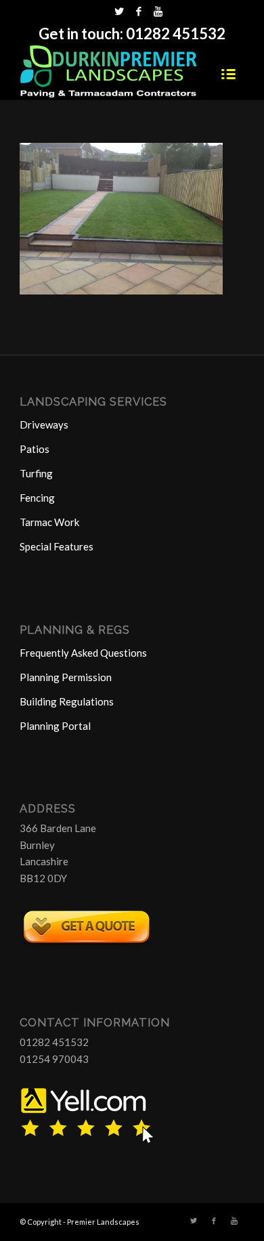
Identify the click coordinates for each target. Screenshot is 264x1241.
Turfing (36, 473)
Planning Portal (55, 726)
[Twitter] (119, 11)
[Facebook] (138, 11)
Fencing (37, 498)
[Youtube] (158, 11)
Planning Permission (66, 677)
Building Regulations (67, 701)
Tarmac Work (49, 522)
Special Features (56, 546)
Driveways (44, 424)
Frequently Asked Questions (83, 653)
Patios (34, 449)
